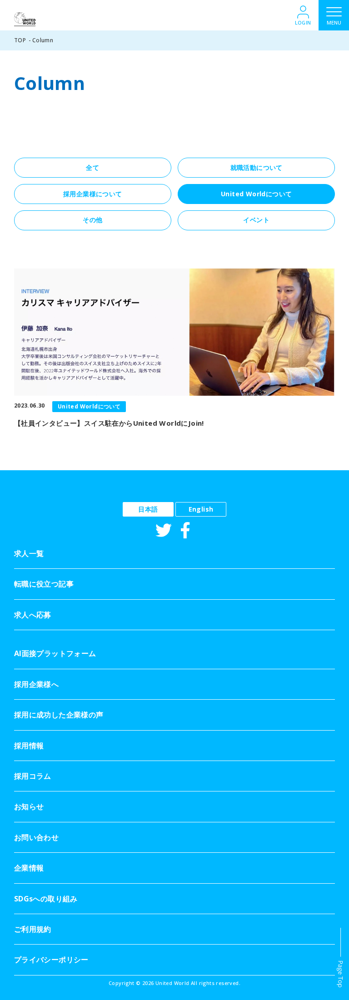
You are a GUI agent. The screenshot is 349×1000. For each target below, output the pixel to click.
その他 (92, 219)
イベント (256, 219)
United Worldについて (256, 193)
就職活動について (256, 167)
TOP (20, 40)
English (201, 509)
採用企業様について (92, 193)
